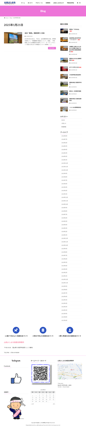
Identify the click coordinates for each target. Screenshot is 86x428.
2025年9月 (64, 173)
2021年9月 (64, 313)
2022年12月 (64, 279)
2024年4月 (64, 224)
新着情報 (63, 127)
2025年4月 (64, 183)
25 (50, 399)
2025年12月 (64, 163)
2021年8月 (64, 317)
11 (50, 396)
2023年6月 (64, 259)
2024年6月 (64, 218)
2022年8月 (64, 289)
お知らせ (63, 123)
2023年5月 (64, 262)
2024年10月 (64, 204)
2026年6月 (64, 142)
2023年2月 (64, 272)
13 (32, 397)
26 (53, 399)
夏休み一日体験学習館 (75, 91)
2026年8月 (64, 136)
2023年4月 (64, 265)
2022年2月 (64, 306)
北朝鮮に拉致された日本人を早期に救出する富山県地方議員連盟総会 (75, 49)
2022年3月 (64, 303)
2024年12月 (64, 197)
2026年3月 (64, 153)
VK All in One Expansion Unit (53, 425)
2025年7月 (64, 180)
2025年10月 (64, 170)
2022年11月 (64, 282)
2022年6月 (64, 296)
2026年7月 (64, 139)
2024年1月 (64, 235)
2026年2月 (64, 156)
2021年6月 (64, 320)
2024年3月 (64, 228)
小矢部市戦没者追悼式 (75, 74)
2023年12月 (64, 238)
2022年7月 (64, 293)
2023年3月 (64, 269)
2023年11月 (64, 241)
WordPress (34, 425)
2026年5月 (64, 146)
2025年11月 (64, 166)
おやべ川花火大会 (75, 67)
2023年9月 (64, 248)
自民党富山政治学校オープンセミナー (75, 38)
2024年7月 (64, 214)
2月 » (54, 404)
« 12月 (32, 404)
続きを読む (52, 48)
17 (46, 397)
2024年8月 (64, 211)
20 (32, 399)
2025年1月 (64, 194)
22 (39, 399)
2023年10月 (64, 245)
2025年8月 (64, 177)
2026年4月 (64, 149)
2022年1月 (64, 310)
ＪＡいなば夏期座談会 (75, 107)
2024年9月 (64, 207)
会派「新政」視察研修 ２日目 (35, 33)
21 (36, 399)
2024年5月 (64, 221)
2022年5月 (64, 300)
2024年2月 (64, 231)
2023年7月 (64, 255)
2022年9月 (64, 286)
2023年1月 (64, 276)
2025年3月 (64, 187)
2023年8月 (64, 252)
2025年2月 (64, 190)
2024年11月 (64, 201)
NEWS (63, 120)
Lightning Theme (42, 425)
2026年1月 (64, 160)
